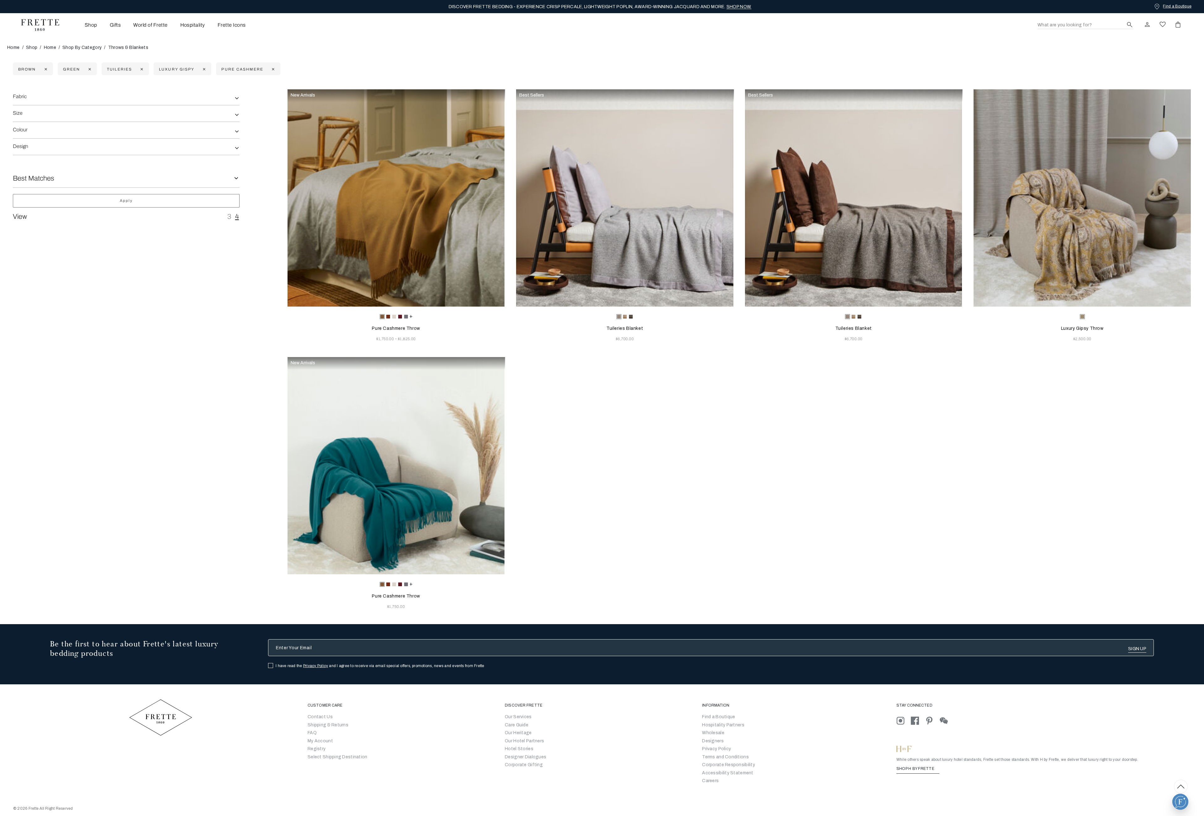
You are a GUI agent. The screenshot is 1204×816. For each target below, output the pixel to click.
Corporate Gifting (524, 764)
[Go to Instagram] (903, 720)
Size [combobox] (18, 113)
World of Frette (150, 25)
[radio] (388, 317)
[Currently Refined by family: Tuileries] (141, 69)
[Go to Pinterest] (932, 720)
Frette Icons (232, 25)
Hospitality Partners (723, 725)
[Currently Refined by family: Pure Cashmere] (272, 69)
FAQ (312, 732)
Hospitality (192, 25)
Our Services (518, 716)
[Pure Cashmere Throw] (396, 198)
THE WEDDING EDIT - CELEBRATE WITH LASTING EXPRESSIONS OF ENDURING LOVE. (600, 6)
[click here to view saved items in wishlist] (1162, 24)
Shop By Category (82, 47)
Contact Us (320, 716)
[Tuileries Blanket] (624, 198)
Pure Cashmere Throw (396, 328)
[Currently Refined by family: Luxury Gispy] (203, 69)
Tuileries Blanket (624, 328)
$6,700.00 (625, 339)
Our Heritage (518, 732)
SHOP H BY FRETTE (915, 768)
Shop (31, 47)
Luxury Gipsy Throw (1082, 328)
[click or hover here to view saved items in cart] (1178, 24)
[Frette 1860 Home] (37, 25)
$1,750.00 (385, 339)
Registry (316, 748)
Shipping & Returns (328, 725)
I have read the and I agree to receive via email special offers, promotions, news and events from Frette (380, 666)
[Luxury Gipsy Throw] (1082, 198)
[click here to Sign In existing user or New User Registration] (1147, 24)
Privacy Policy (315, 666)
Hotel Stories (519, 748)
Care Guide (516, 725)
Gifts (115, 25)
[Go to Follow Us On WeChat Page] (946, 720)
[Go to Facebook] (918, 720)
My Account (320, 741)
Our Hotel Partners (524, 741)
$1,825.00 (407, 339)
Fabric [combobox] (20, 96)
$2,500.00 (1082, 339)
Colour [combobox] (20, 129)
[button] (1180, 802)
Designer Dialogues (525, 757)
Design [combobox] (20, 146)
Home (13, 47)
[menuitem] (82, 25)
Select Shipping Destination (337, 757)
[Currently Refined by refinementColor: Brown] (45, 69)
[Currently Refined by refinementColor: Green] (89, 69)
